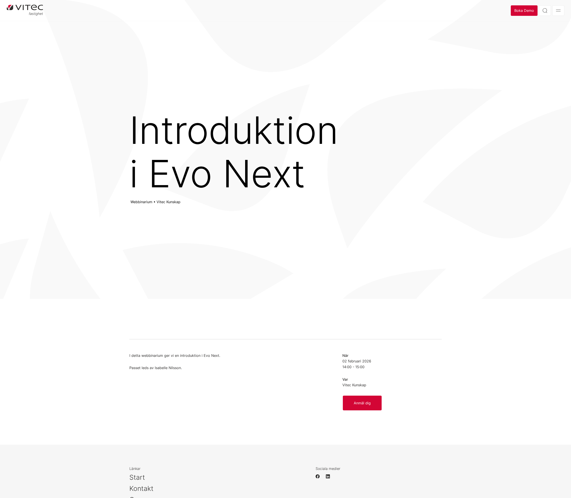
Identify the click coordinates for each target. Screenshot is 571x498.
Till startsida (25, 10)
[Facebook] (320, 476)
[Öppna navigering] (558, 10)
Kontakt (141, 488)
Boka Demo (524, 10)
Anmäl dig (362, 403)
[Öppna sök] (545, 10)
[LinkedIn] (330, 476)
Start (137, 477)
